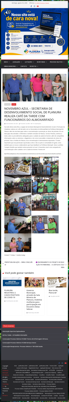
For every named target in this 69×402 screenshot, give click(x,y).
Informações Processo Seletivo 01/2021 (55, 393)
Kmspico (5, 395)
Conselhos (42, 375)
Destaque (7, 104)
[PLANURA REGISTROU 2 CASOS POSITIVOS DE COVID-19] (12, 278)
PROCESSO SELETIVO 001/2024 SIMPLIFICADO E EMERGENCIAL (28, 393)
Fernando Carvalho (25, 123)
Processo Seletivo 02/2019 (31, 391)
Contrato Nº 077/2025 (46, 395)
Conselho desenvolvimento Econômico (22, 377)
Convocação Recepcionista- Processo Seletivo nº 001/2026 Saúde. (23, 346)
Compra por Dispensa (50, 372)
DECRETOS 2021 (17, 398)
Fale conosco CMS (56, 368)
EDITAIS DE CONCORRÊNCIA (23, 372)
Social (13, 104)
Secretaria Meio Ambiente (55, 379)
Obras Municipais (10, 66)
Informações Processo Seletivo (21, 395)
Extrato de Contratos (18, 375)
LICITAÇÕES (28, 62)
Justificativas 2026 (43, 366)
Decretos (33, 66)
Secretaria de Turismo (18, 382)
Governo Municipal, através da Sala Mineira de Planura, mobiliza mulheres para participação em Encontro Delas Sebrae (34, 299)
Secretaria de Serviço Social (33, 382)
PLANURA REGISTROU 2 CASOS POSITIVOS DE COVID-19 (11, 294)
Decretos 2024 (43, 398)
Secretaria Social (19, 379)
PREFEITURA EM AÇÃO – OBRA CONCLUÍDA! (19, 263)
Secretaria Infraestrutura (41, 379)
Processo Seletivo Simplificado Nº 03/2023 (25, 388)
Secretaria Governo (60, 382)
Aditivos (60, 372)
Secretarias (41, 62)
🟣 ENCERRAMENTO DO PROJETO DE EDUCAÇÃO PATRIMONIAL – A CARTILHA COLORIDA (50, 264)
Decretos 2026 (61, 398)
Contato (23, 66)
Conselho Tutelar (50, 375)
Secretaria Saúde (29, 379)
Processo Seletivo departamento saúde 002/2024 (50, 388)
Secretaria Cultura (26, 384)
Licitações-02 (59, 370)
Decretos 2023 (34, 398)
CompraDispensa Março (31, 375)
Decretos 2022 (26, 398)
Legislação (16, 62)
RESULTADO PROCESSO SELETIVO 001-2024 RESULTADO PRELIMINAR (39, 386)
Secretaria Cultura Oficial (39, 384)
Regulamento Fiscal (34, 368)
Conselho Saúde (60, 375)
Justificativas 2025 (33, 366)
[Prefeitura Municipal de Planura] (34, 9)
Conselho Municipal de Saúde (22, 370)
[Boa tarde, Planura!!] (57, 278)
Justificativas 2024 (22, 366)
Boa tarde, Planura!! (53, 291)
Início (6, 62)
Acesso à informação (22, 368)
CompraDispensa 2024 (37, 372)
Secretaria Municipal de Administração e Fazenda (53, 377)
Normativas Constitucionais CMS (39, 370)
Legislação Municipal (45, 368)
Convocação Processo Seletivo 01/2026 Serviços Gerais (44, 4)
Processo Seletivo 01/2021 (46, 391)
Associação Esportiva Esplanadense (14, 331)
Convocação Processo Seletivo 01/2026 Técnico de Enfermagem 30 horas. (25, 339)
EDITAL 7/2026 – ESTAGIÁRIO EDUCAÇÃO (15, 335)
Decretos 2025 (52, 398)
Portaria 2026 (53, 366)
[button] (9, 62)
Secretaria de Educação (47, 382)
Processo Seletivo (56, 62)
